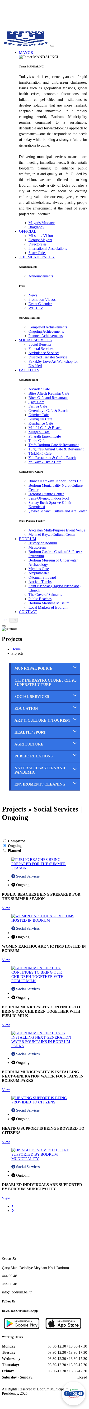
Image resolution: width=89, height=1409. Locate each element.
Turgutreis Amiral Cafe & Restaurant (56, 449)
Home (16, 649)
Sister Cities (37, 253)
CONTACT (28, 612)
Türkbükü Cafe (40, 453)
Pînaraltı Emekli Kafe (44, 436)
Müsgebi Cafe (39, 432)
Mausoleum (37, 547)
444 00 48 (9, 1276)
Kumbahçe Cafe (40, 423)
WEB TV (35, 308)
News (32, 295)
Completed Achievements (47, 327)
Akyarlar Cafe (39, 389)
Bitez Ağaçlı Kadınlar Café (48, 393)
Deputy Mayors (40, 240)
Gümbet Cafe (38, 415)
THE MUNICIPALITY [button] (37, 257)
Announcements (40, 276)
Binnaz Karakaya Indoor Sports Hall (55, 481)
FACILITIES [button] (29, 370)
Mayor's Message (41, 223)
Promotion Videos (42, 299)
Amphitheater (38, 573)
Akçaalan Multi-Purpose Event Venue (56, 530)
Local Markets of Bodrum (47, 607)
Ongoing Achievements (46, 331)
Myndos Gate (38, 569)
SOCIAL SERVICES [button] (35, 340)
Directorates (37, 244)
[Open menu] (4, 626)
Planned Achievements (45, 336)
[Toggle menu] (52, 45)
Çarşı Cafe (36, 402)
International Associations (47, 248)
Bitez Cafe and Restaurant (48, 398)
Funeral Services (40, 349)
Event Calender (40, 304)
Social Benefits (39, 344)
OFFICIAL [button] (27, 231)
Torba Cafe (36, 441)
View (6, 908)
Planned (14, 850)
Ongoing (15, 846)
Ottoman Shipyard (42, 577)
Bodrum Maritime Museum (48, 603)
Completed (16, 841)
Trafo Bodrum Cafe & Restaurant (53, 445)
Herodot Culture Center (46, 494)
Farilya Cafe (37, 406)
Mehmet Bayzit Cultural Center (51, 534)
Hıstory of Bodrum (42, 543)
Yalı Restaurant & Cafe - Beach (52, 458)
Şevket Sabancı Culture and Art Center (57, 511)
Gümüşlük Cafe (40, 419)
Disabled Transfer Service (47, 357)
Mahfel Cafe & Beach (44, 428)
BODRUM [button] (27, 539)
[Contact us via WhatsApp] (73, 1393)
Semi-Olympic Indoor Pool (48, 498)
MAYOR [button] (26, 53)
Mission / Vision (40, 236)
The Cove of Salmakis (45, 594)
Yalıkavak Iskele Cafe (44, 462)
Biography (36, 227)
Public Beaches (40, 599)
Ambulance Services (43, 353)
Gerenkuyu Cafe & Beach (48, 410)
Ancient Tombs (40, 582)
